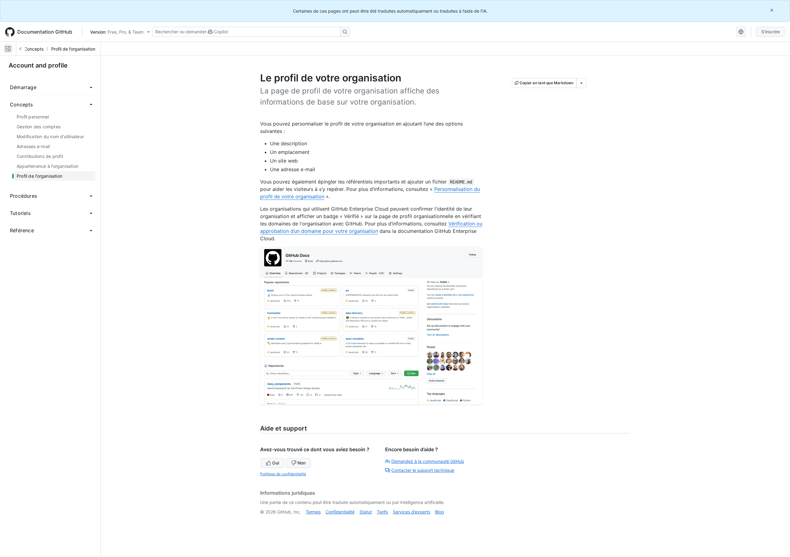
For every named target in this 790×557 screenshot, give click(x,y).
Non (301, 462)
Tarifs (382, 511)
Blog (439, 511)
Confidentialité (340, 511)
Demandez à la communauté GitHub (427, 461)
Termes (313, 511)
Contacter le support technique (422, 470)
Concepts (34, 49)
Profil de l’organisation (73, 49)
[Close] (772, 10)
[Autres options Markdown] (581, 83)
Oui (275, 462)
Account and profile (38, 65)
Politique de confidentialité (283, 474)
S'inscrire (770, 31)
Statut (366, 511)
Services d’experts (411, 511)
